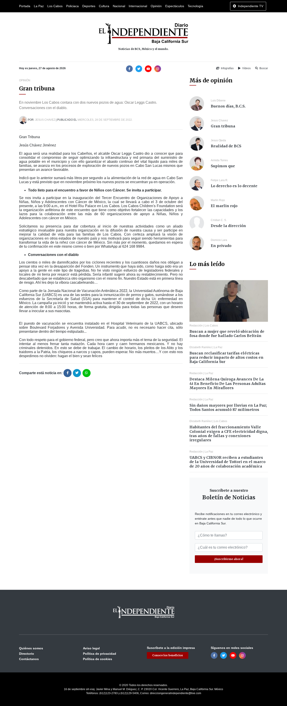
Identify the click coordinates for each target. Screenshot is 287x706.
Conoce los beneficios (167, 655)
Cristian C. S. (219, 220)
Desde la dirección (228, 225)
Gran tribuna (223, 126)
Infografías (227, 68)
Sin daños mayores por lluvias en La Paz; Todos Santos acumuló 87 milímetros (228, 407)
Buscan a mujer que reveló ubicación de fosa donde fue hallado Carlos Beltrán (226, 333)
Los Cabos (55, 6)
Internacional (138, 6)
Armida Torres (219, 160)
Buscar (263, 68)
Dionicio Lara (219, 240)
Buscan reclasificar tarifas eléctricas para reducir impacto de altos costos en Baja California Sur (226, 357)
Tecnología (195, 6)
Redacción (196, 325)
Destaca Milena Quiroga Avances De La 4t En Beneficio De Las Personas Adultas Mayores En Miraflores (227, 383)
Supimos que (223, 166)
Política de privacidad (99, 653)
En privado (221, 245)
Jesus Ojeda (218, 140)
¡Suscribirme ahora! (228, 559)
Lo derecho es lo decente (234, 186)
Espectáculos (174, 6)
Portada (24, 6)
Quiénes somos (31, 648)
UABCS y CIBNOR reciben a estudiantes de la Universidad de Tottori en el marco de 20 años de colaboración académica (227, 461)
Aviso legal (91, 648)
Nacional (119, 6)
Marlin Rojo (218, 200)
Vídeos (246, 68)
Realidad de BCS (226, 146)
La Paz (39, 6)
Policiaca (72, 6)
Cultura (104, 6)
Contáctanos (29, 659)
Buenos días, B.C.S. (228, 106)
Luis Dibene (218, 100)
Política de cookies (97, 659)
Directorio (26, 653)
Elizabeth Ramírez (200, 347)
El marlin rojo (224, 206)
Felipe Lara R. (219, 180)
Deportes (88, 6)
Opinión (156, 6)
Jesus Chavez (45, 119)
